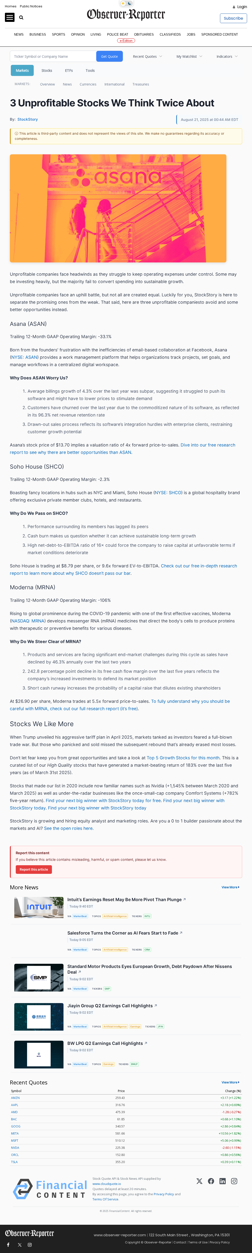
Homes (10, 6)
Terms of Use (197, 1242)
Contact (179, 1242)
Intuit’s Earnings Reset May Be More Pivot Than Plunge (126, 899)
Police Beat (117, 34)
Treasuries (140, 84)
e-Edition (126, 41)
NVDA (15, 1148)
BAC (14, 1119)
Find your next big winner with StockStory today (97, 807)
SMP (107, 988)
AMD (14, 1112)
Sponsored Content (219, 34)
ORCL (15, 1155)
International (114, 84)
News (19, 34)
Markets (22, 70)
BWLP (134, 1064)
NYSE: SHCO (168, 492)
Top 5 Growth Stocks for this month (183, 757)
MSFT (14, 1140)
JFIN (160, 1026)
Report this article (34, 869)
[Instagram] (234, 1189)
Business (38, 34)
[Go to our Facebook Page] (8, 1245)
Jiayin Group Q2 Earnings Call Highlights (112, 1005)
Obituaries (144, 34)
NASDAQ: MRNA (27, 620)
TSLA (14, 1162)
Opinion (78, 34)
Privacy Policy (164, 1194)
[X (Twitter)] (199, 1189)
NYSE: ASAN (24, 357)
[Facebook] (211, 1189)
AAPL (14, 1105)
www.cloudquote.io (107, 1183)
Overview (47, 84)
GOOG (15, 1126)
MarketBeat (80, 916)
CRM (147, 949)
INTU (147, 916)
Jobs (191, 34)
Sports (58, 34)
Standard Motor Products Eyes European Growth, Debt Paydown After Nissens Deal (149, 969)
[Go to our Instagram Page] (30, 1245)
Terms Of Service (105, 1199)
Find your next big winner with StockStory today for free (103, 800)
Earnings (135, 1026)
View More (229, 887)
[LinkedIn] (223, 1189)
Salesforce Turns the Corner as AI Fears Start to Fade (125, 933)
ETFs (69, 70)
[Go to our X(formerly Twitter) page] (19, 1245)
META (15, 1133)
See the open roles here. (69, 828)
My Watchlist (186, 56)
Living (96, 34)
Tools (90, 70)
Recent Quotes (145, 56)
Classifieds (170, 34)
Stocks (47, 70)
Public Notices (31, 6)
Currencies (88, 84)
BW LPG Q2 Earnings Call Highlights (107, 1043)
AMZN (15, 1098)
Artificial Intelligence (115, 916)
